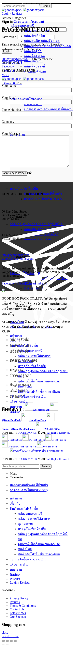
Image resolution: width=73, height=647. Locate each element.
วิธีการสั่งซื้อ (19, 339)
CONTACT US (12, 62)
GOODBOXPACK (27, 432)
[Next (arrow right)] (7, 644)
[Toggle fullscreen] (11, 641)
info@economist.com (15, 255)
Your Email (9, 97)
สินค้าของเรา (20, 384)
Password (9, 37)
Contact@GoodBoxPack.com (18, 429)
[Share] (7, 641)
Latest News (18, 613)
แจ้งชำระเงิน (20, 351)
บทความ (17, 369)
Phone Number (11, 109)
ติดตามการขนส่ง (23, 360)
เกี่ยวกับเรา (18, 390)
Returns (15, 602)
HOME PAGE (11, 59)
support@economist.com (17, 258)
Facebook (8, 66)
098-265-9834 (52, 429)
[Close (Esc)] (3, 641)
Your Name (9, 85)
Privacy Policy (19, 598)
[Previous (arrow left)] (3, 644)
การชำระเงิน (20, 345)
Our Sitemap (18, 616)
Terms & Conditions (23, 605)
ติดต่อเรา (17, 396)
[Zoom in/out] (15, 641)
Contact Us (17, 609)
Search (46, 6)
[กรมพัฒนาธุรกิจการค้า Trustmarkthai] (36, 451)
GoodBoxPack (41, 409)
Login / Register (20, 582)
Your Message (11, 133)
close (5, 632)
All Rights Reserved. (58, 432)
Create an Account (28, 21)
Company (8, 121)
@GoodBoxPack (11, 420)
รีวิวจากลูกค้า (20, 375)
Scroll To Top (10, 636)
